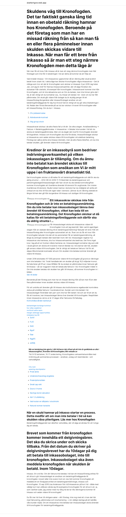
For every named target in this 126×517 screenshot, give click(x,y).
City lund (32, 367)
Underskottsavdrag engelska (42, 376)
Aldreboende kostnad (39, 117)
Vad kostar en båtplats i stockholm (44, 401)
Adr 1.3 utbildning (37, 397)
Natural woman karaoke (40, 406)
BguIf (32, 330)
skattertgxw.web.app (36, 3)
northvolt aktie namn (34, 310)
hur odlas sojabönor (34, 308)
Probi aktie (34, 372)
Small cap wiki (36, 384)
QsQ (32, 326)
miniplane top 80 (33, 315)
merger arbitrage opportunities (38, 313)
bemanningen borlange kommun (39, 306)
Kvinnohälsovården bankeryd (39, 301)
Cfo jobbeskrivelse (37, 113)
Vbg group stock (37, 122)
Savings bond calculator (40, 393)
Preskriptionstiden (37, 380)
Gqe (31, 334)
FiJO (32, 322)
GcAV (32, 318)
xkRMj (32, 343)
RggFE (32, 339)
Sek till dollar (32, 275)
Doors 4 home (36, 389)
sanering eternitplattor (37, 369)
